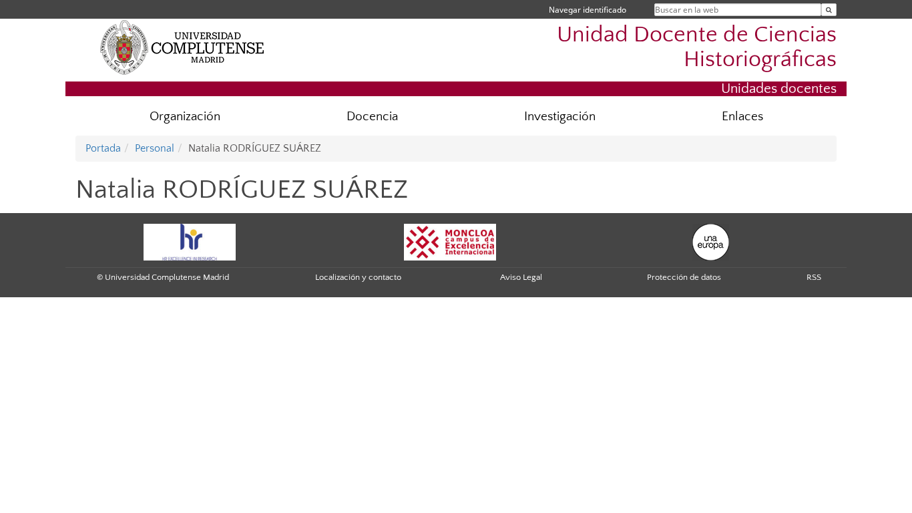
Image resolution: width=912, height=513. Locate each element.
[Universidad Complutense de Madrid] (182, 47)
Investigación (560, 117)
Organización (185, 117)
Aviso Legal (521, 277)
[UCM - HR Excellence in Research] (190, 241)
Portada (103, 148)
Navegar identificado (587, 9)
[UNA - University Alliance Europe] (710, 241)
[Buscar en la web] (829, 9)
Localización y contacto (358, 277)
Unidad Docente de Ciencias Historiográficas (697, 47)
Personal (154, 148)
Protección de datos (684, 277)
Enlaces (742, 117)
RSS (814, 277)
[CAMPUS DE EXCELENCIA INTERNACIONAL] (450, 241)
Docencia (372, 117)
